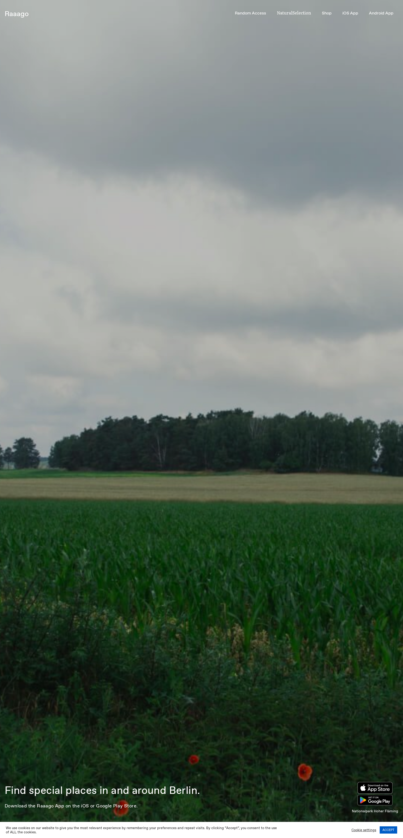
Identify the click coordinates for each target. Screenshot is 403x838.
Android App (381, 13)
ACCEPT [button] (388, 830)
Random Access (250, 13)
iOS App (350, 13)
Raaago (17, 13)
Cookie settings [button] (363, 830)
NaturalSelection (294, 13)
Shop (327, 13)
